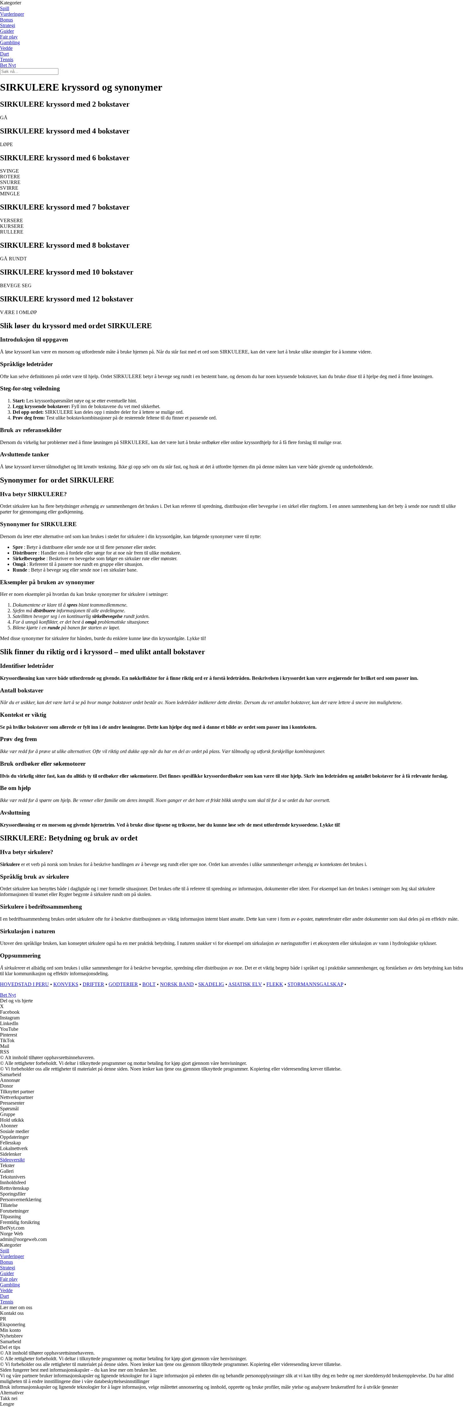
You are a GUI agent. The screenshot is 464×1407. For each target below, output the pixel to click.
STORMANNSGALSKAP (315, 984)
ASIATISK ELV (245, 984)
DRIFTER (93, 984)
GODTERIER (123, 984)
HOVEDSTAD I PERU (24, 984)
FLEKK (274, 984)
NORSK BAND (177, 984)
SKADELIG (211, 984)
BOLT (149, 984)
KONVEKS (65, 984)
